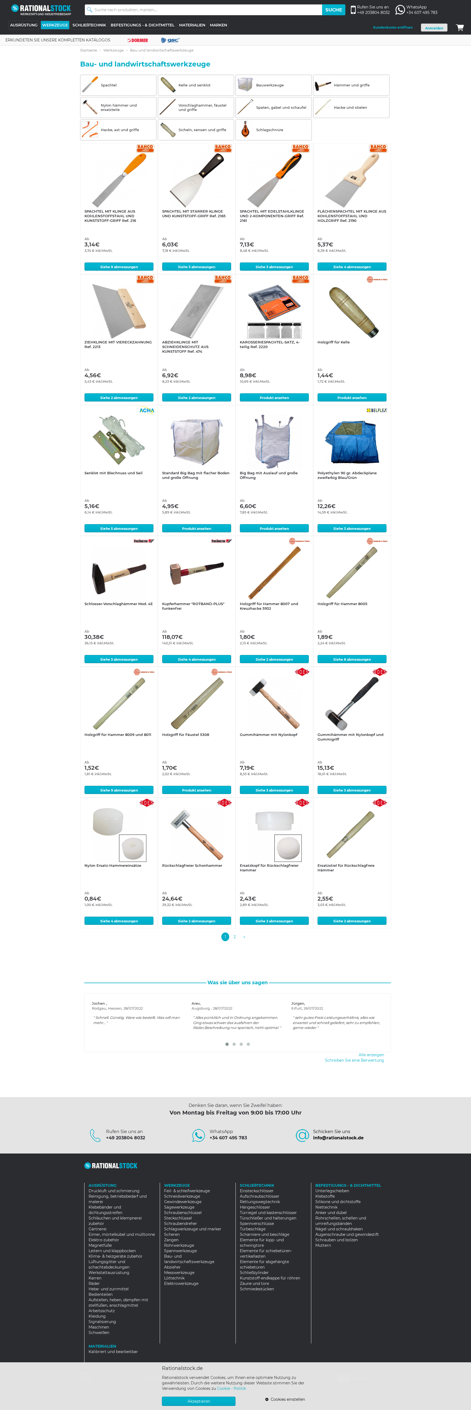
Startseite (88, 50)
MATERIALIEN (192, 25)
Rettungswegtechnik (260, 1201)
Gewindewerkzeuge (182, 1201)
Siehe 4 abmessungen (352, 267)
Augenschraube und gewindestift (347, 1234)
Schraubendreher (180, 1223)
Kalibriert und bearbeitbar (113, 1351)
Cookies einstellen (286, 1399)
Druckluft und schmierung (114, 1190)
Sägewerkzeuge (179, 1207)
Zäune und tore (254, 1283)
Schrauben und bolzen (336, 1239)
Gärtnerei (98, 1229)
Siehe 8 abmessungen (352, 659)
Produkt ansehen (274, 398)
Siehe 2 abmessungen (119, 398)
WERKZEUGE (55, 25)
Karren (95, 1278)
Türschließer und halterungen (268, 1218)
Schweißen (99, 1332)
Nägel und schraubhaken (339, 1229)
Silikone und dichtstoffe (338, 1201)
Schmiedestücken (257, 1289)
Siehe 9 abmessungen (119, 267)
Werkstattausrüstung (109, 1272)
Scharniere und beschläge (264, 1234)
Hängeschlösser (255, 1207)
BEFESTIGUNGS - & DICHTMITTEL (142, 25)
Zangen (171, 1239)
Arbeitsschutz (102, 1310)
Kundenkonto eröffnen (393, 27)
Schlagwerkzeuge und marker (192, 1229)
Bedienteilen (101, 1294)
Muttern (323, 1245)
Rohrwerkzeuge (179, 1245)
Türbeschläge (252, 1229)
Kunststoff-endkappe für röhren (270, 1278)
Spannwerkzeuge (180, 1250)
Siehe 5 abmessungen (119, 529)
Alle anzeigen (371, 1054)
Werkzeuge (113, 50)
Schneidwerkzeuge (182, 1196)
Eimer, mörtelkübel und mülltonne (122, 1234)
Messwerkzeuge (179, 1272)
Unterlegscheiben (332, 1190)
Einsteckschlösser (257, 1190)
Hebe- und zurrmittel (109, 1289)
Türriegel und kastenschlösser (268, 1212)
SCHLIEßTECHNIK (89, 25)
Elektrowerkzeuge (181, 1283)
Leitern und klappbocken (112, 1250)
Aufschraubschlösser (259, 1196)
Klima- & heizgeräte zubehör (116, 1256)
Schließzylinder (254, 1272)
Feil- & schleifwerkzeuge (187, 1190)
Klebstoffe (325, 1196)
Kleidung (97, 1316)
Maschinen (99, 1327)
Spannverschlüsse (257, 1223)
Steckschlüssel (178, 1218)
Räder (94, 1283)
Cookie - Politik (231, 1388)
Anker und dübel (331, 1212)
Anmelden (434, 28)
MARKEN (218, 25)
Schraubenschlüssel (183, 1212)
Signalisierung (102, 1321)
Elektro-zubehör (104, 1239)
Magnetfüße (100, 1245)
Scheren (172, 1234)
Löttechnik (174, 1278)
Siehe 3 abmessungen (196, 267)
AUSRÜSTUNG (24, 25)
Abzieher (172, 1267)
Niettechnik (326, 1207)
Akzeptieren (199, 1401)
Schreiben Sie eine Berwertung (354, 1060)
